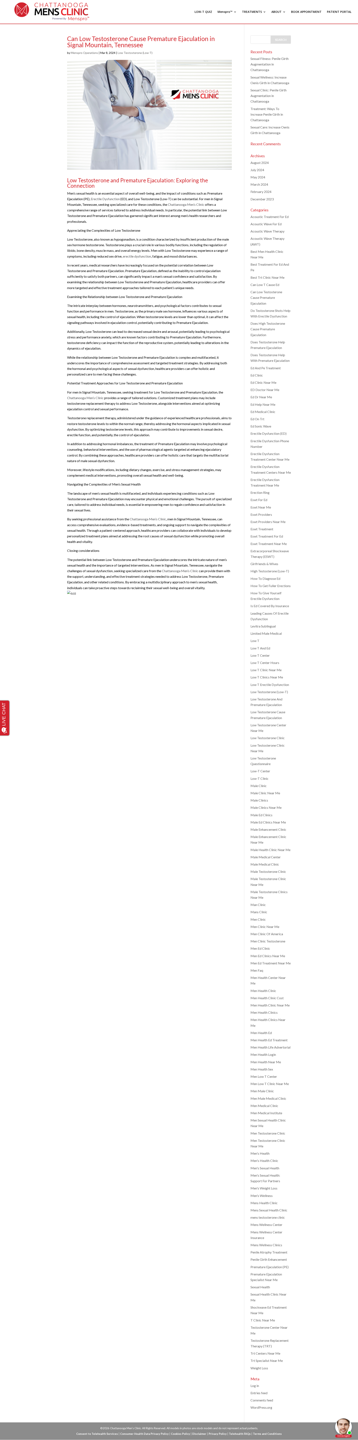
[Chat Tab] (179, 720)
